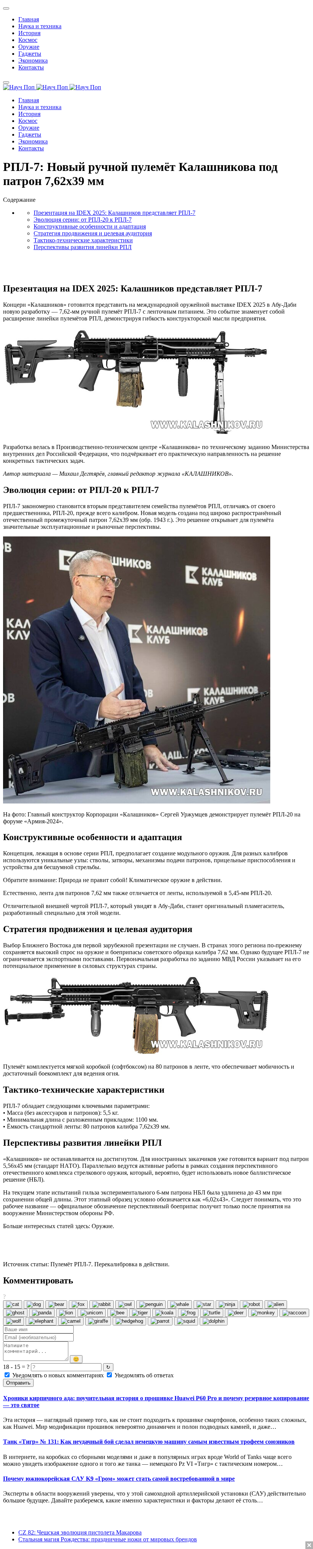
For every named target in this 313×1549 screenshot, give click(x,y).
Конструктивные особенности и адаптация (90, 226)
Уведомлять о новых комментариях (58, 1375)
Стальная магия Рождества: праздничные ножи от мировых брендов (107, 1539)
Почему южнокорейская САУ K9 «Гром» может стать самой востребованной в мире (119, 1478)
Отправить (18, 1383)
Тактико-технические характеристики (83, 240)
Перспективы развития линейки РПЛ (83, 247)
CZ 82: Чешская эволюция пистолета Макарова (80, 1532)
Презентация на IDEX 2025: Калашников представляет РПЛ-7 (114, 212)
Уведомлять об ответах (143, 1375)
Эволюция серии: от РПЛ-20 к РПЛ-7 (83, 219)
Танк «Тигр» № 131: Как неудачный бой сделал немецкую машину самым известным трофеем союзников (149, 1441)
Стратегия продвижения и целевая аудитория (93, 233)
